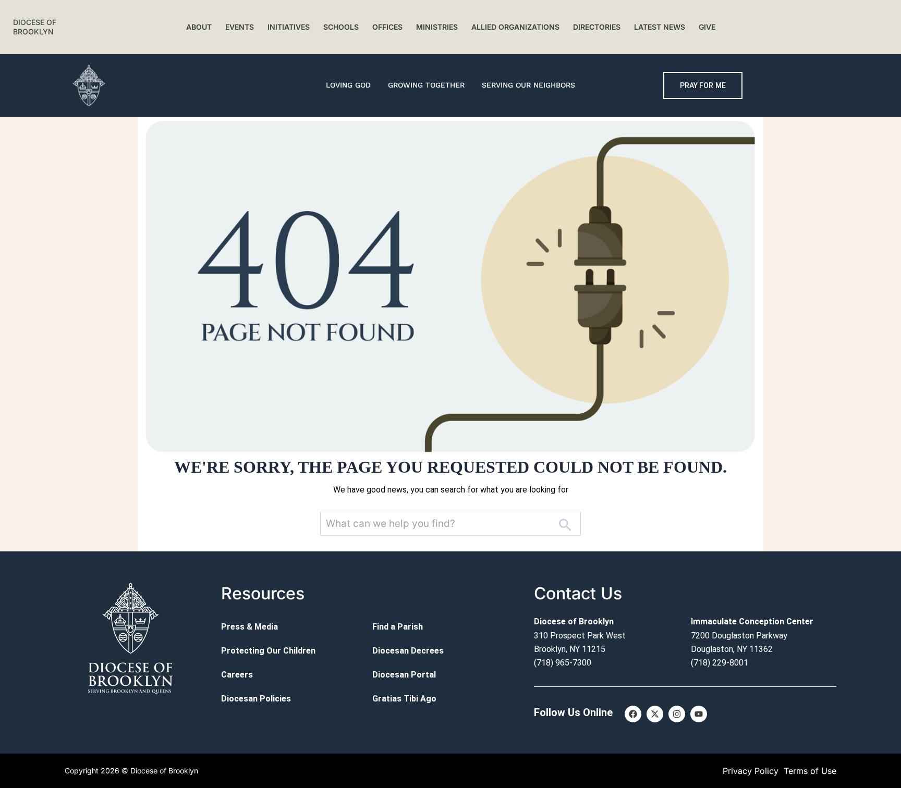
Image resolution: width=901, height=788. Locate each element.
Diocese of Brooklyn (34, 27)
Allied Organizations (515, 26)
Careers (237, 675)
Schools (341, 26)
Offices (387, 26)
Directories (596, 26)
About (199, 26)
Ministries (437, 26)
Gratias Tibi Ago (404, 699)
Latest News (659, 26)
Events (239, 26)
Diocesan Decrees (408, 651)
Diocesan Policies (256, 699)
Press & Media (249, 627)
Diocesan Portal (404, 675)
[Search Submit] (564, 524)
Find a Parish (397, 627)
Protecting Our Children (268, 651)
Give (707, 26)
